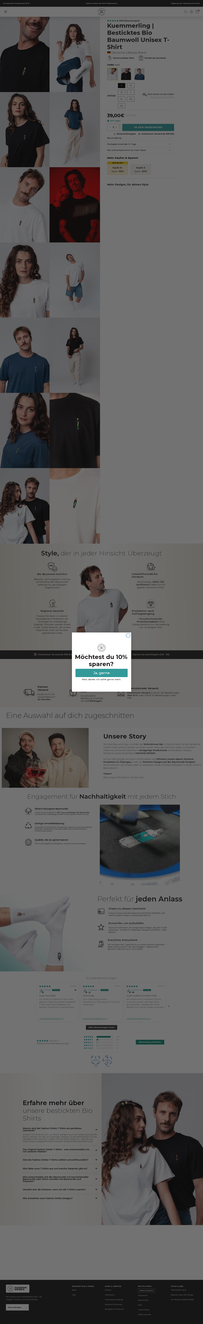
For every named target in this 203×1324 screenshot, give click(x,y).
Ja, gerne (101, 673)
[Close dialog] (128, 635)
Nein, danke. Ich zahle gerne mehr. (101, 679)
